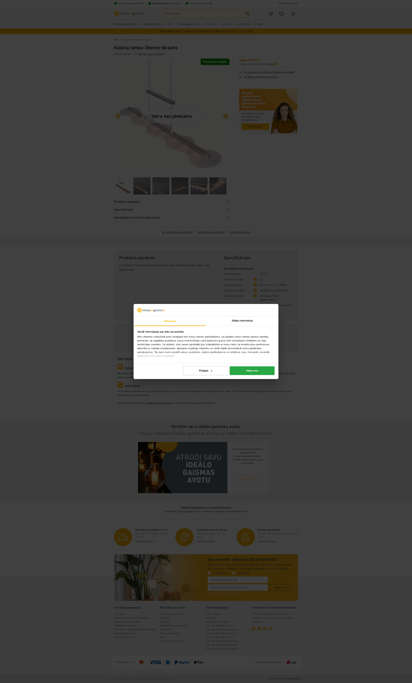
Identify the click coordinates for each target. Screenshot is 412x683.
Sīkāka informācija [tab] (242, 320)
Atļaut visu (252, 370)
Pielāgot (203, 370)
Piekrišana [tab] (170, 321)
